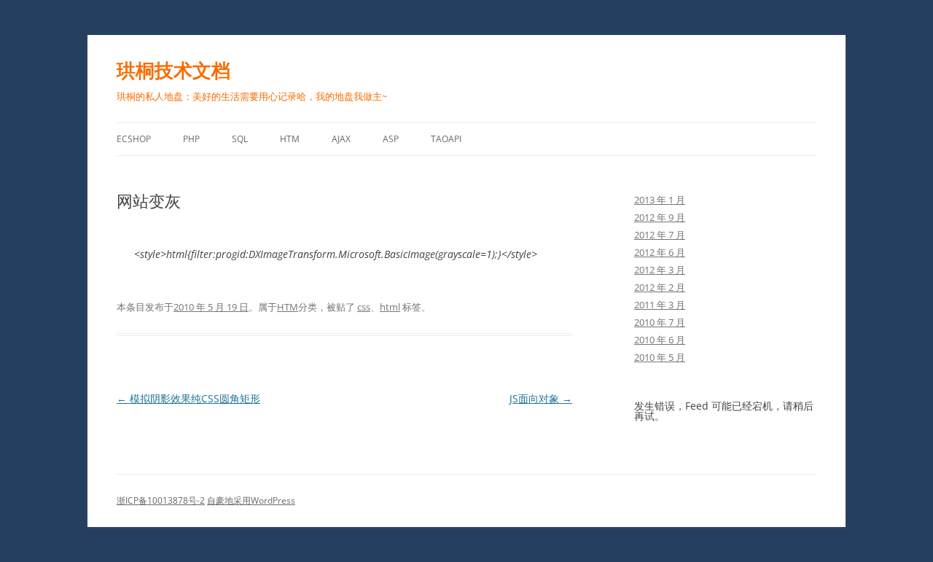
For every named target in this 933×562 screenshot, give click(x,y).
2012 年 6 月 (659, 252)
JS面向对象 (541, 398)
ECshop (134, 139)
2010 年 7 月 (659, 322)
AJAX (341, 139)
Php (191, 139)
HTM (290, 139)
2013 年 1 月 (659, 199)
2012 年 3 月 (659, 269)
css (363, 306)
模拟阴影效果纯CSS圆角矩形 (188, 398)
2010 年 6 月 (659, 339)
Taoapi (446, 139)
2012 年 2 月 (659, 287)
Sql (240, 139)
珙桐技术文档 (173, 70)
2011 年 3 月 (659, 304)
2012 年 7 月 (659, 234)
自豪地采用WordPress (251, 500)
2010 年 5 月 (659, 357)
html (390, 306)
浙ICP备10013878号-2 (161, 500)
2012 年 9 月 (659, 217)
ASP (391, 139)
